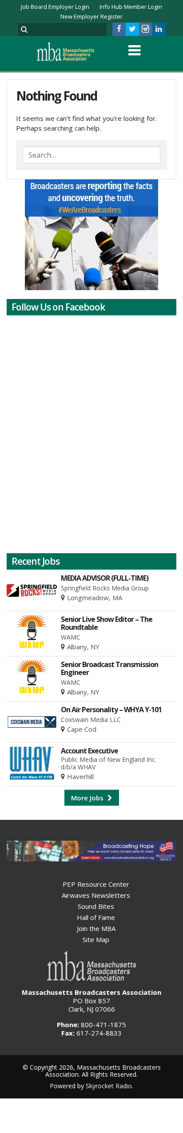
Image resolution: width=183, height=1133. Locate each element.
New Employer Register (91, 16)
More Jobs (88, 797)
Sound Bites (96, 906)
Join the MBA (96, 928)
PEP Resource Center (96, 884)
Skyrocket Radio (109, 1086)
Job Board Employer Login (55, 7)
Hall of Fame (96, 917)
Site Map (96, 939)
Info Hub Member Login (130, 7)
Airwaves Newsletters (96, 895)
